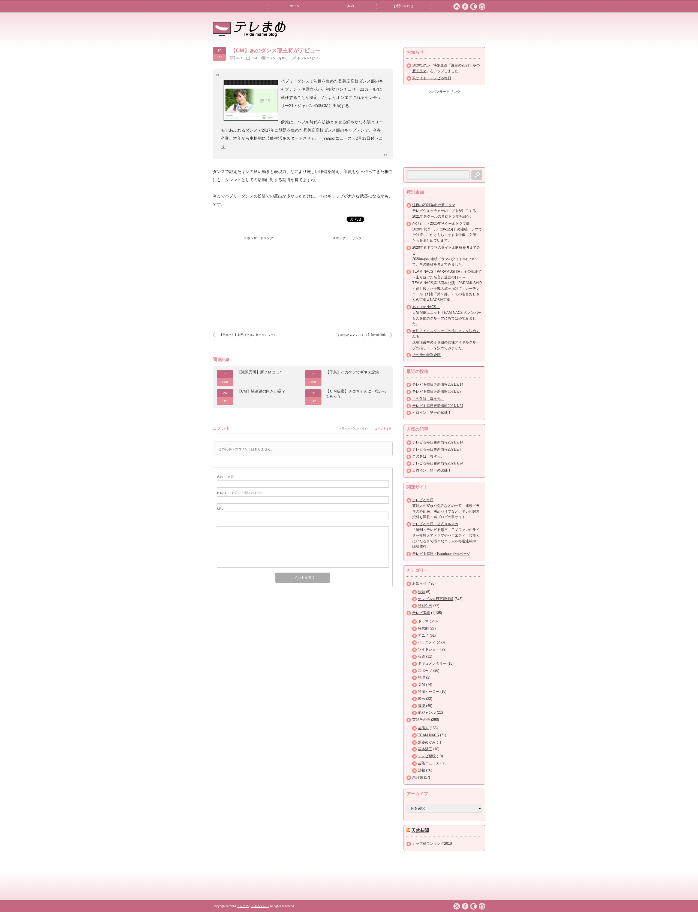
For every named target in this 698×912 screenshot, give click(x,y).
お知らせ (419, 583)
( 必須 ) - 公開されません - (241, 492)
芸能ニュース (428, 763)
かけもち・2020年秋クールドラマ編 (441, 223)
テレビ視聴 (427, 756)
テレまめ (243, 906)
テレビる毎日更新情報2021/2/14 (437, 384)
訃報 (421, 770)
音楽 (421, 706)
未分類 (417, 777)
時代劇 (423, 628)
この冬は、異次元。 (428, 399)
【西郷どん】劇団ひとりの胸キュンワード (247, 334)
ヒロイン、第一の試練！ (431, 413)
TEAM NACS (428, 735)
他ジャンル (427, 712)
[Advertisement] (258, 277)
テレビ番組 (421, 613)
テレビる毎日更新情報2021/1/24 (437, 406)
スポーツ (425, 670)
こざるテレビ (260, 906)
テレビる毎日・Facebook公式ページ (441, 554)
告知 (421, 592)
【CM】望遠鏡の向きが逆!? (261, 391)
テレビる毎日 (423, 500)
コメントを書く (277, 58)
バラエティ (427, 642)
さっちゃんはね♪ (308, 58)
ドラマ (423, 621)
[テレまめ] (249, 34)
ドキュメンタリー (432, 663)
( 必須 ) (226, 476)
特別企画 (425, 606)
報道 (421, 656)
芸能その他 (421, 720)
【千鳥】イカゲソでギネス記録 (352, 372)
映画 (421, 699)
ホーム (294, 6)
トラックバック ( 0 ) (352, 428)
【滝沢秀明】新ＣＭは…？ (260, 372)
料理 (421, 677)
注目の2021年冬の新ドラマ (433, 205)
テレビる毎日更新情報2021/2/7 (436, 392)
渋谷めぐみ (427, 742)
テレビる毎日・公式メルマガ (435, 524)
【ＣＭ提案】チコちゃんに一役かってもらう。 (356, 393)
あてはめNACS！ (426, 307)
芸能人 (423, 728)
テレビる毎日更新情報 (435, 599)
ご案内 (349, 6)
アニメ (423, 635)
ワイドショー (428, 649)
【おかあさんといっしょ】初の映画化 (360, 334)
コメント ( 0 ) (383, 428)
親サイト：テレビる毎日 (431, 78)
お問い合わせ (403, 6)
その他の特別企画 (426, 355)
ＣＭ (254, 58)
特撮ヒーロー (428, 691)
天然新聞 (420, 830)
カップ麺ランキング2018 (432, 843)
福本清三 (425, 749)
